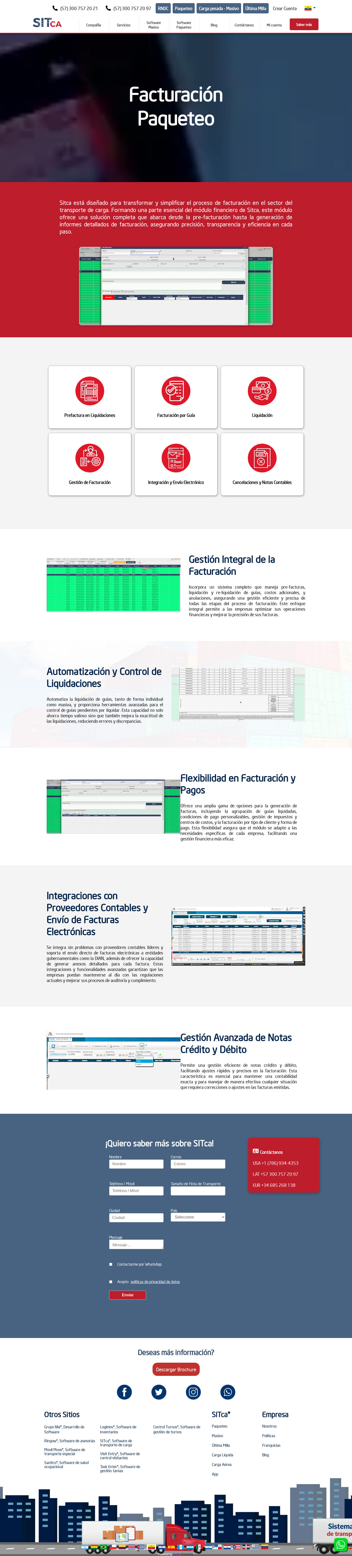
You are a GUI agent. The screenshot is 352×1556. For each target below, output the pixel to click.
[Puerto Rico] (236, 1547)
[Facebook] (124, 1392)
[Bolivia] (94, 1547)
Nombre (116, 1156)
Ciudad (115, 1210)
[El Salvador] (162, 1547)
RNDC (163, 8)
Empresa (275, 1414)
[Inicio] (47, 22)
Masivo (217, 1435)
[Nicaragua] (208, 1547)
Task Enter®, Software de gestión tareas (120, 1468)
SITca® (221, 1414)
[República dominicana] (246, 1547)
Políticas (268, 1435)
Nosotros (269, 1426)
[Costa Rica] (131, 1547)
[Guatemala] (180, 1547)
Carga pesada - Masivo (219, 8)
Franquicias (271, 1445)
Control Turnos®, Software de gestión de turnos (176, 1429)
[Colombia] (122, 1547)
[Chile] (112, 1547)
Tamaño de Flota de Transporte (197, 1183)
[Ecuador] (151, 1547)
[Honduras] (190, 1547)
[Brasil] (103, 1547)
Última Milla (255, 8)
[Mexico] (199, 1547)
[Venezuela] (264, 1547)
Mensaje (117, 1237)
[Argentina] (84, 1547)
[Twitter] (159, 1392)
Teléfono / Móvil (122, 1183)
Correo (177, 1156)
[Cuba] (140, 1547)
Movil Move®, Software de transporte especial (64, 1451)
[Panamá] (218, 1547)
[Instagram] (193, 1392)
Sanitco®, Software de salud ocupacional (66, 1464)
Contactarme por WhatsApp (139, 1264)
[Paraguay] (227, 1547)
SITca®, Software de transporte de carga (116, 1442)
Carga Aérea (222, 1464)
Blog (265, 1454)
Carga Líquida (222, 1454)
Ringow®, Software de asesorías (69, 1440)
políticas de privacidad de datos (155, 1281)
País (175, 1210)
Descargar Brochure (176, 1369)
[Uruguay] (255, 1547)
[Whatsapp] (227, 1392)
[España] (171, 1547)
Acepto (148, 1281)
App (215, 1473)
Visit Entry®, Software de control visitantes (120, 1455)
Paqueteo (183, 8)
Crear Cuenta (285, 8)
